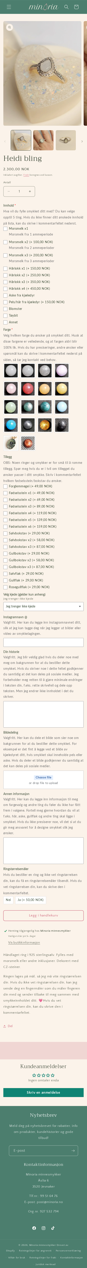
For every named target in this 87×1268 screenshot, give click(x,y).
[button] (9, 7)
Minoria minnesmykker (42, 1245)
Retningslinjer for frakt (42, 1257)
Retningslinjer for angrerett (35, 1250)
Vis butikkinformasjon (24, 942)
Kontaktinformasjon (71, 1257)
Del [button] (10, 1026)
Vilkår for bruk (16, 1257)
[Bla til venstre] (5, 141)
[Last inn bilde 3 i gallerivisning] (66, 140)
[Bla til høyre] (82, 141)
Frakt (26, 175)
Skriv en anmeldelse (43, 1093)
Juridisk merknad (45, 1264)
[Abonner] (73, 1150)
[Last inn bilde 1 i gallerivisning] (21, 140)
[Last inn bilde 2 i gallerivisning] (43, 140)
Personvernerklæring (68, 1250)
